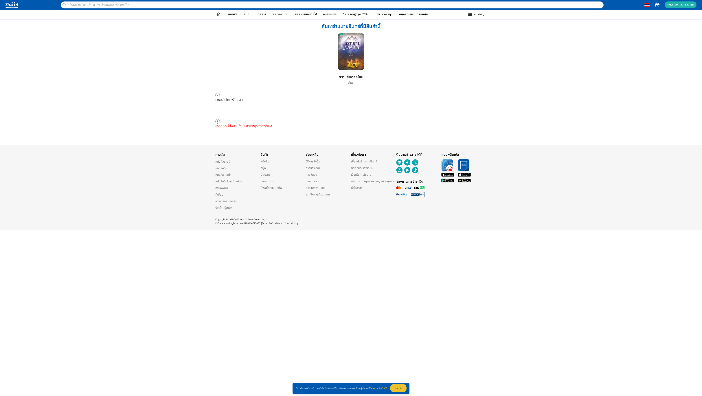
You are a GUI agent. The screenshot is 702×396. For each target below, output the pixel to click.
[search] (64, 5)
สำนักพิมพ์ (221, 188)
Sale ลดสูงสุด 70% (355, 14)
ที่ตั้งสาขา (356, 188)
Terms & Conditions (272, 223)
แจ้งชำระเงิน (313, 181)
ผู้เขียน (219, 194)
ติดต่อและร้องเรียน (362, 168)
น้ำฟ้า (351, 82)
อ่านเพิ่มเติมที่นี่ (380, 388)
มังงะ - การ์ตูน (383, 14)
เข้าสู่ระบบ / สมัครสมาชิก (680, 5)
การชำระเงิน (313, 168)
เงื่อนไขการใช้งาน (361, 175)
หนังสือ (232, 14)
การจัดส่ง (311, 175)
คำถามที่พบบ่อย (315, 188)
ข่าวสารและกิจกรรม (226, 201)
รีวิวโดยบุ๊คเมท (224, 208)
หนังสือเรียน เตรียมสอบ (414, 14)
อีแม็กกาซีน (280, 14)
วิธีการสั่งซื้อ (313, 161)
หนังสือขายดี (222, 162)
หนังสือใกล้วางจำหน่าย (228, 181)
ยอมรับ (398, 388)
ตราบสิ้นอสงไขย (351, 77)
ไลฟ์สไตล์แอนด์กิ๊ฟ (305, 14)
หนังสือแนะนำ (223, 175)
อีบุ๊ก (246, 14)
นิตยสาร (261, 14)
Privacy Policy (291, 223)
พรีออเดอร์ (330, 14)
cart (657, 5)
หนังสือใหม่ (221, 168)
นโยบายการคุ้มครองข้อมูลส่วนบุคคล (372, 181)
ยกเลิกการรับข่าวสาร (318, 194)
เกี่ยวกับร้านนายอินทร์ (364, 161)
